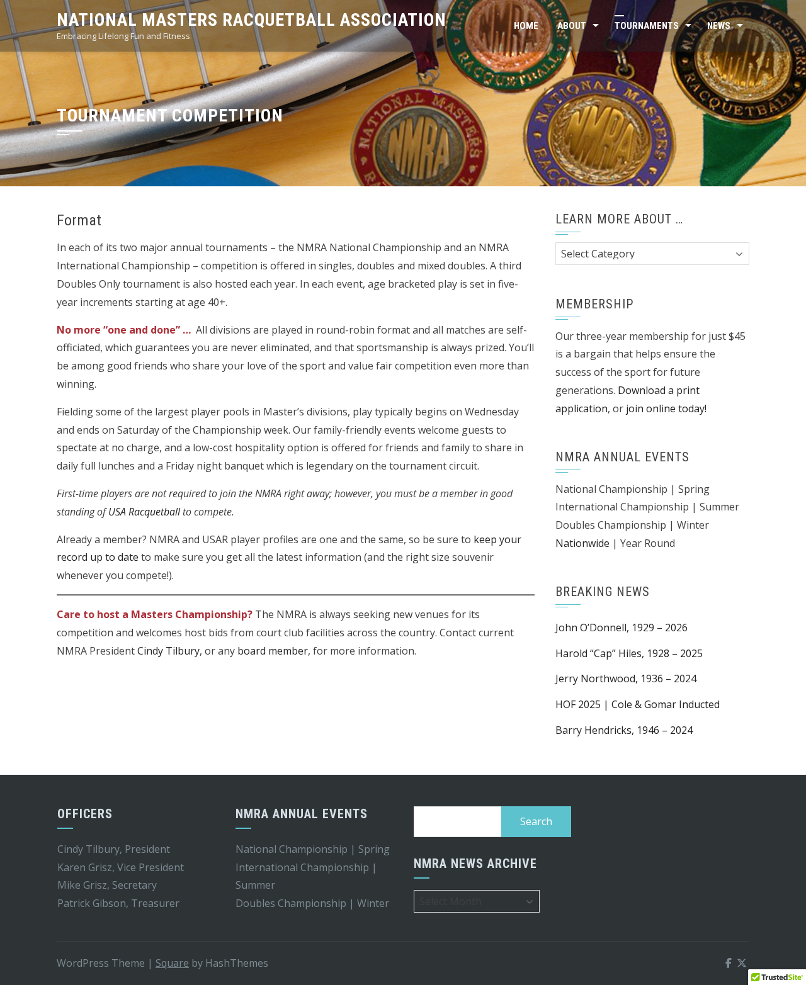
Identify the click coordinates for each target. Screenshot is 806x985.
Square (172, 963)
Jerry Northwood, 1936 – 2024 (625, 678)
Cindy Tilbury (168, 651)
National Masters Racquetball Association (251, 19)
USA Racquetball (145, 512)
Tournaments (647, 25)
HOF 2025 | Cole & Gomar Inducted (637, 704)
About (571, 25)
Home (526, 25)
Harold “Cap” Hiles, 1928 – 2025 (629, 653)
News (718, 25)
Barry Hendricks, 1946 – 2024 (624, 730)
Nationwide (582, 543)
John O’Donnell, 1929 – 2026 (621, 627)
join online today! (666, 408)
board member (272, 651)
